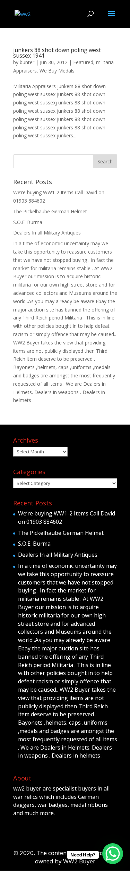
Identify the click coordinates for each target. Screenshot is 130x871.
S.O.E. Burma (27, 222)
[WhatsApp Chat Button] (112, 853)
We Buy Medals (57, 70)
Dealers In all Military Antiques (47, 232)
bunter (27, 62)
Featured (83, 62)
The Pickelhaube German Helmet (50, 211)
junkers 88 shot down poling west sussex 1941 (57, 52)
